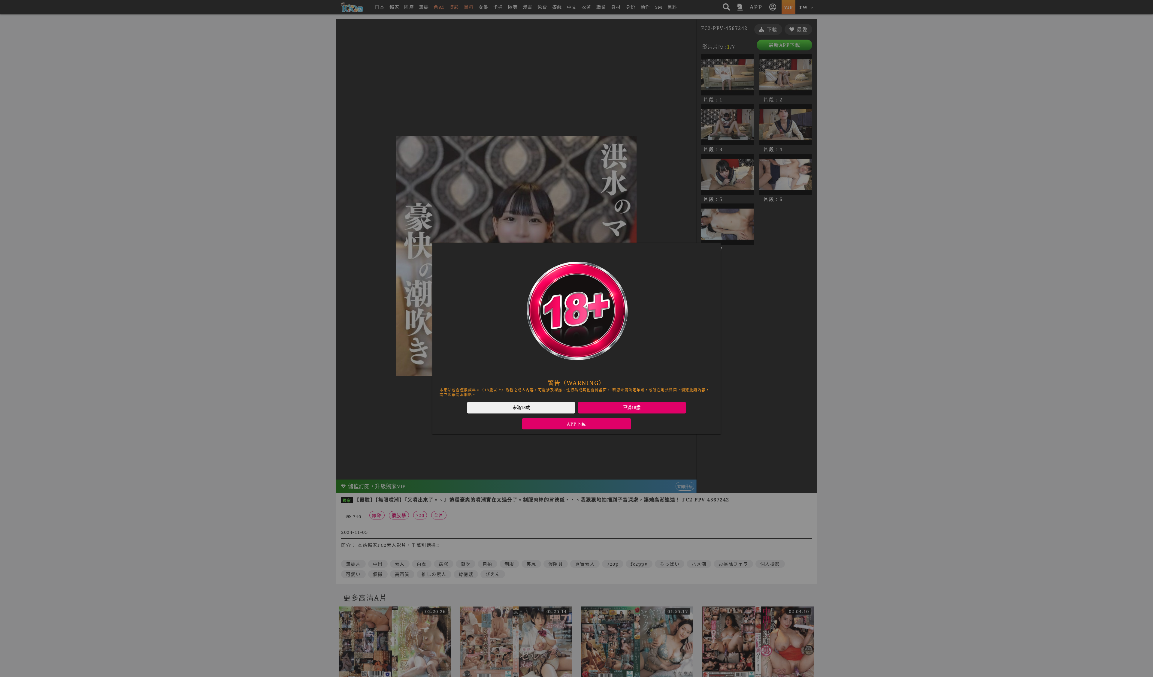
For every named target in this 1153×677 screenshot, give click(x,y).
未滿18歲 (521, 407)
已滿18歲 (631, 407)
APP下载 (576, 424)
